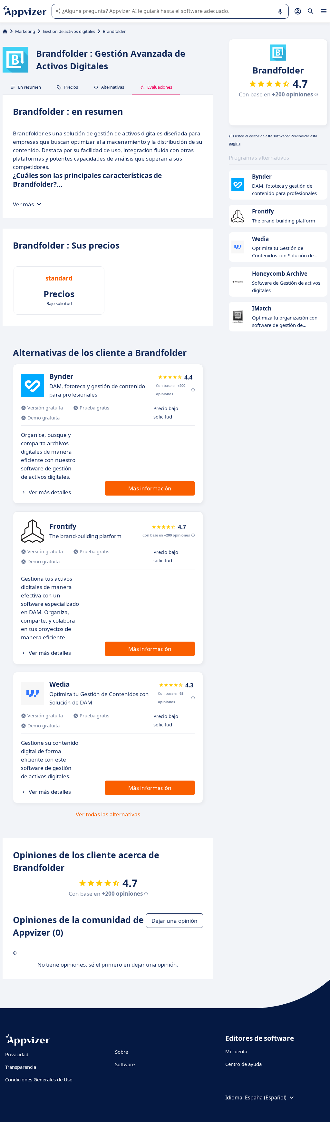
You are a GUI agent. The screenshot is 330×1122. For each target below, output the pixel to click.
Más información (149, 488)
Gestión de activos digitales (69, 31)
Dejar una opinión (174, 920)
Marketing (25, 31)
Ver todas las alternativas (108, 814)
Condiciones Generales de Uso (39, 1079)
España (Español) (265, 1097)
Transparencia (20, 1067)
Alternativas (112, 87)
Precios (71, 87)
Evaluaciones (159, 87)
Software (125, 1064)
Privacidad (16, 1054)
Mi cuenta (236, 1051)
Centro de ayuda (243, 1064)
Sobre (121, 1051)
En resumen (29, 87)
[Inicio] (5, 31)
